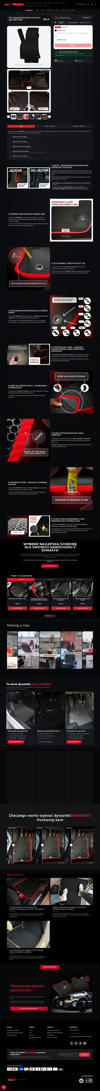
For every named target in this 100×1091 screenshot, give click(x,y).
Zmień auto (86, 17)
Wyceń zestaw (50, 566)
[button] (31, 3)
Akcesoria (65, 10)
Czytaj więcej (14, 1005)
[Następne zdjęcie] (48, 90)
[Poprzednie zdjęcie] (9, 90)
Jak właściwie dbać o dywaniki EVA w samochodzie (26, 951)
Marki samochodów (13, 1030)
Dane (42, 10)
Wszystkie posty (50, 967)
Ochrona (50, 579)
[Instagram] (76, 1043)
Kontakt (31, 1035)
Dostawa (50, 10)
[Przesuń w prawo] (49, 116)
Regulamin (50, 1035)
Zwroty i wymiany (52, 1037)
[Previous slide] (9, 651)
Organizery (79, 579)
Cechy (57, 10)
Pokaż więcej (49, 615)
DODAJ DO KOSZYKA (17, 608)
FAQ (30, 1032)
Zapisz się (84, 1054)
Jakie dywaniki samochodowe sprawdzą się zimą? (69, 908)
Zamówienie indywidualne (29, 1008)
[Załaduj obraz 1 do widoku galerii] (19, 116)
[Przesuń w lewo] (8, 116)
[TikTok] (80, 1043)
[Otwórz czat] (4, 1087)
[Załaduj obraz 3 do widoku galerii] (38, 116)
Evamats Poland (24, 1079)
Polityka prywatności (53, 1030)
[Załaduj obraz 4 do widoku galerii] (45, 116)
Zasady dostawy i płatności (55, 1032)
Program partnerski (35, 1037)
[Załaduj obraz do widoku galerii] (13, 116)
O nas (30, 1030)
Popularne (21, 579)
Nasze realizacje (12, 1035)
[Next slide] (90, 651)
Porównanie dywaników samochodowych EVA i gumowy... (27, 908)
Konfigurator (29, 10)
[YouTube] (85, 1043)
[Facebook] (72, 1043)
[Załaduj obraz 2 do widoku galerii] (26, 116)
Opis (37, 10)
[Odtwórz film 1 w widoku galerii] (32, 116)
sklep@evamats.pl (75, 1033)
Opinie (73, 10)
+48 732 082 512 (80, 4)
